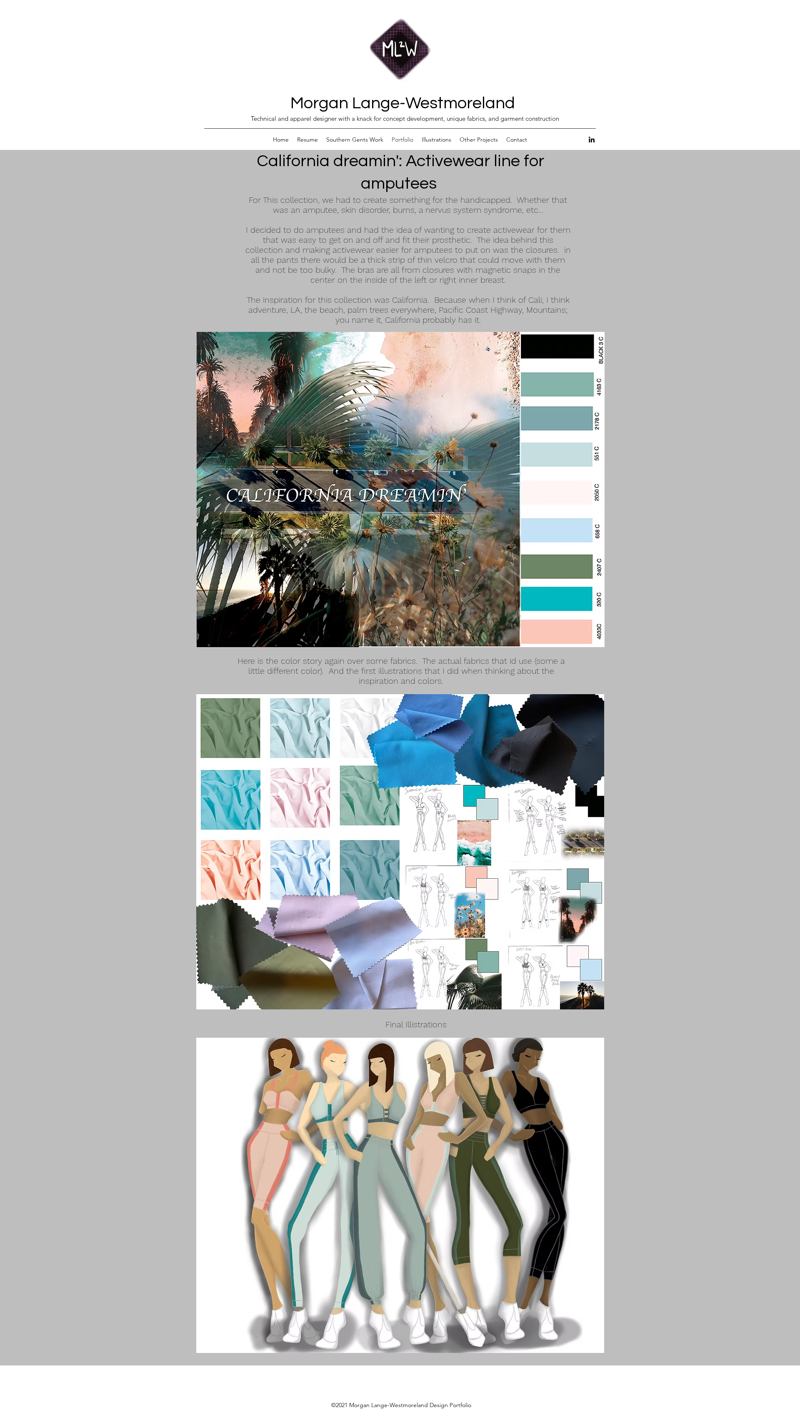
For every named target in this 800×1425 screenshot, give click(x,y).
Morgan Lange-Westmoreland (402, 103)
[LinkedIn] (592, 139)
